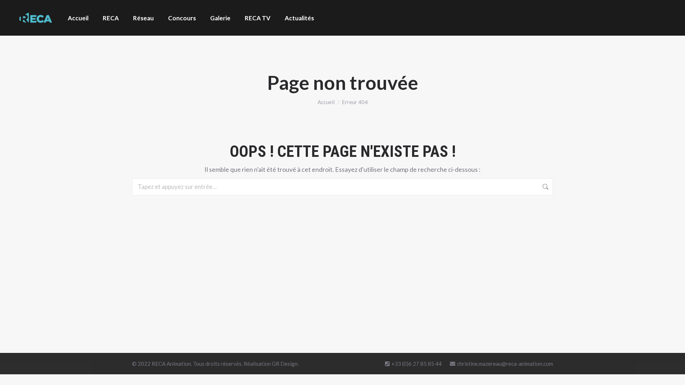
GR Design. (285, 363)
